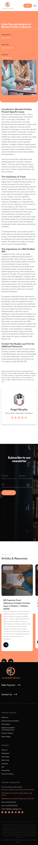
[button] (35, 6)
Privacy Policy (5, 770)
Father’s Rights (6, 736)
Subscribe (4, 763)
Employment (5, 753)
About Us (4, 750)
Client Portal (5, 760)
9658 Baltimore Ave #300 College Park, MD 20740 (17, 799)
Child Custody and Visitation (10, 721)
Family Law (4, 717)
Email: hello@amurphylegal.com (11, 809)
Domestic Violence (7, 733)
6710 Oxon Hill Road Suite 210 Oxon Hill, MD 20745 (17, 790)
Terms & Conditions (7, 774)
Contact (28, 5)
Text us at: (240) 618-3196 (9, 805)
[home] (8, 5)
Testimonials (5, 757)
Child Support (5, 724)
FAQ (2, 767)
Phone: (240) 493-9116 (8, 802)
